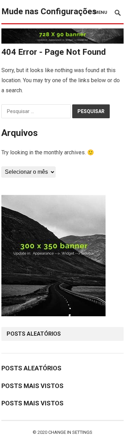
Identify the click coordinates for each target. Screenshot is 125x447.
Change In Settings (70, 432)
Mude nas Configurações (49, 11)
